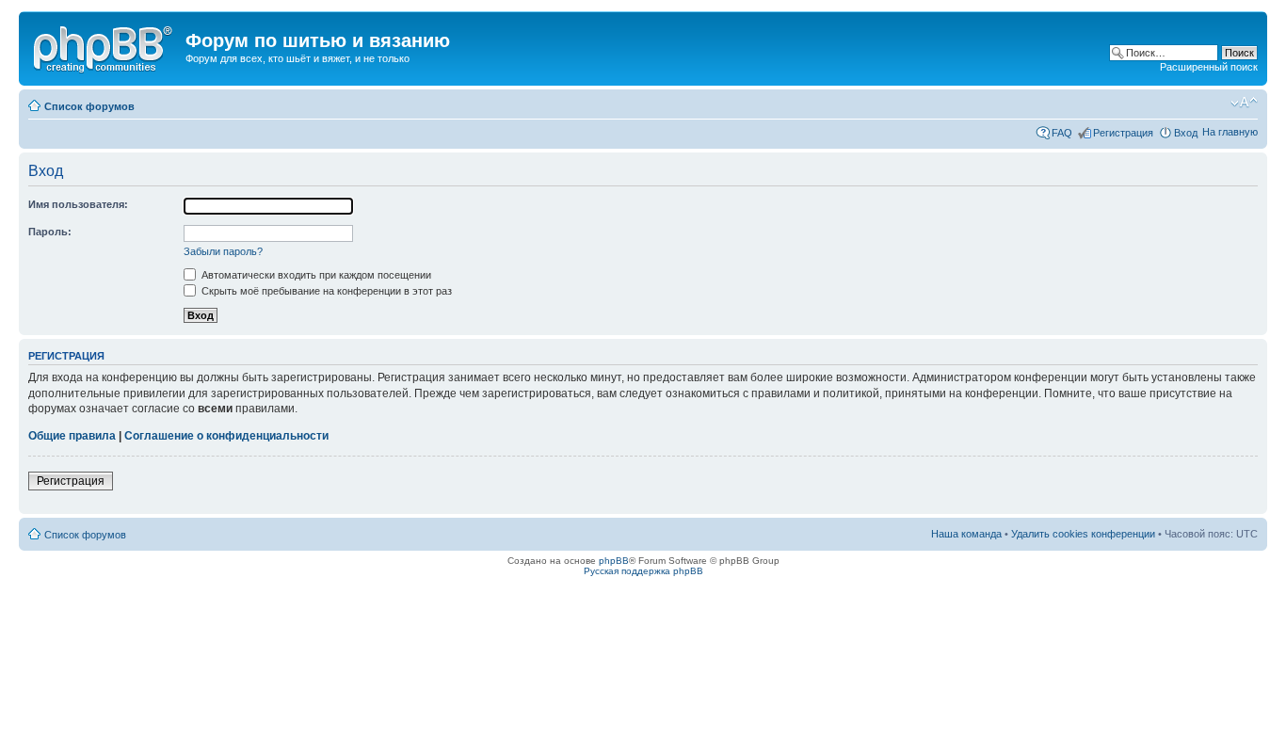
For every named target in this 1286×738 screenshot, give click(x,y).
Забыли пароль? (223, 251)
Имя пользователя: (78, 204)
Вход (1186, 132)
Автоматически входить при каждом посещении (315, 275)
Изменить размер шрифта (1244, 102)
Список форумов (89, 106)
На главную (1230, 131)
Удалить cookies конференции (1083, 533)
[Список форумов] (104, 46)
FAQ (1062, 132)
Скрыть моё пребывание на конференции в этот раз (325, 291)
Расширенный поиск (1209, 66)
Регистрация (1123, 132)
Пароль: (50, 231)
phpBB (614, 560)
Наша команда (966, 533)
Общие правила (72, 435)
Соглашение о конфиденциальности (226, 435)
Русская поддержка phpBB (643, 571)
